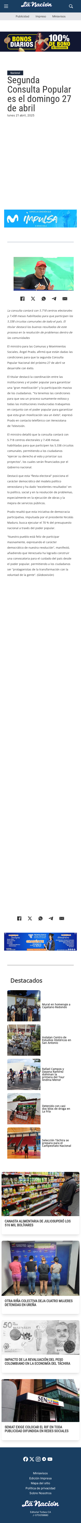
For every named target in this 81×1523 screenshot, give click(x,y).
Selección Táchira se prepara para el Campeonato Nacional (56, 1143)
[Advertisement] (40, 158)
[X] (33, 299)
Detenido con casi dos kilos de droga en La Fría (56, 1108)
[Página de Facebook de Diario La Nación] (25, 1460)
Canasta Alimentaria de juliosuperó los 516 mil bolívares (38, 1223)
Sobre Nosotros (40, 1493)
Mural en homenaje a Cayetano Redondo (56, 1005)
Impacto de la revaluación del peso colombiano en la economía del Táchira (37, 1361)
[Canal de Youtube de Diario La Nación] (50, 1460)
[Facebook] (22, 299)
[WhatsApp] (44, 299)
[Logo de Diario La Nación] (40, 1504)
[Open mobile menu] (6, 6)
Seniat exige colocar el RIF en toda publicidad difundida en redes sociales (36, 1429)
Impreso (41, 16)
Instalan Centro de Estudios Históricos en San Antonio (56, 1040)
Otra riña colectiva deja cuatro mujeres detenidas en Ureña (39, 1303)
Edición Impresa (40, 1478)
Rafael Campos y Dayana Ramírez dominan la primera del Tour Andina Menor (53, 1074)
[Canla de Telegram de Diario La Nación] (44, 1460)
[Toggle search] (71, 6)
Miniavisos (58, 16)
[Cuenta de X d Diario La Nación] (31, 1460)
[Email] (65, 299)
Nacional (15, 72)
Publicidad (22, 16)
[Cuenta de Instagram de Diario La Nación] (38, 1460)
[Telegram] (54, 299)
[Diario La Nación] (36, 5)
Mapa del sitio (40, 1483)
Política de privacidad (40, 1488)
